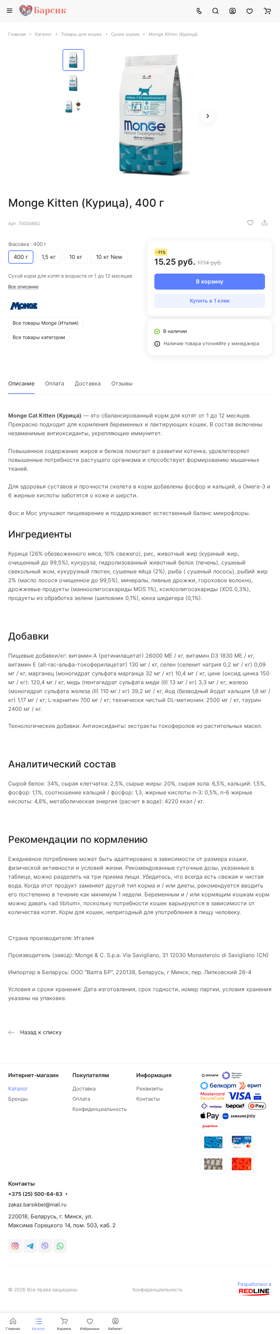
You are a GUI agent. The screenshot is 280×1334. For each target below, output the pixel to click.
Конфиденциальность (99, 1109)
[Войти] (232, 10)
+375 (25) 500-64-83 (35, 1194)
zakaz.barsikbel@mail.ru (37, 1204)
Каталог (18, 1088)
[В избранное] (250, 223)
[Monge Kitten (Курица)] (153, 116)
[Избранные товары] (250, 10)
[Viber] (45, 1246)
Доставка (88, 383)
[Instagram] (15, 1246)
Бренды (18, 1099)
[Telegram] (30, 1246)
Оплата (54, 383)
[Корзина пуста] (267, 10)
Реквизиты (149, 1088)
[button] (207, 116)
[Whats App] (60, 1246)
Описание (21, 383)
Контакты (148, 1099)
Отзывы (121, 383)
